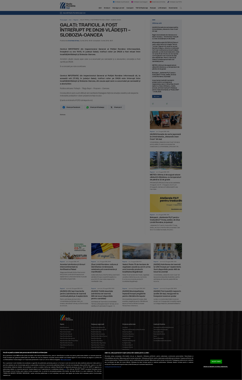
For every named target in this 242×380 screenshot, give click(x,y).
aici (65, 369)
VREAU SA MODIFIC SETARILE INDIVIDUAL (215, 366)
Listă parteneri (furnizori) (113, 367)
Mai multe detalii (66, 359)
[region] (121, 365)
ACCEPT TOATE (216, 361)
